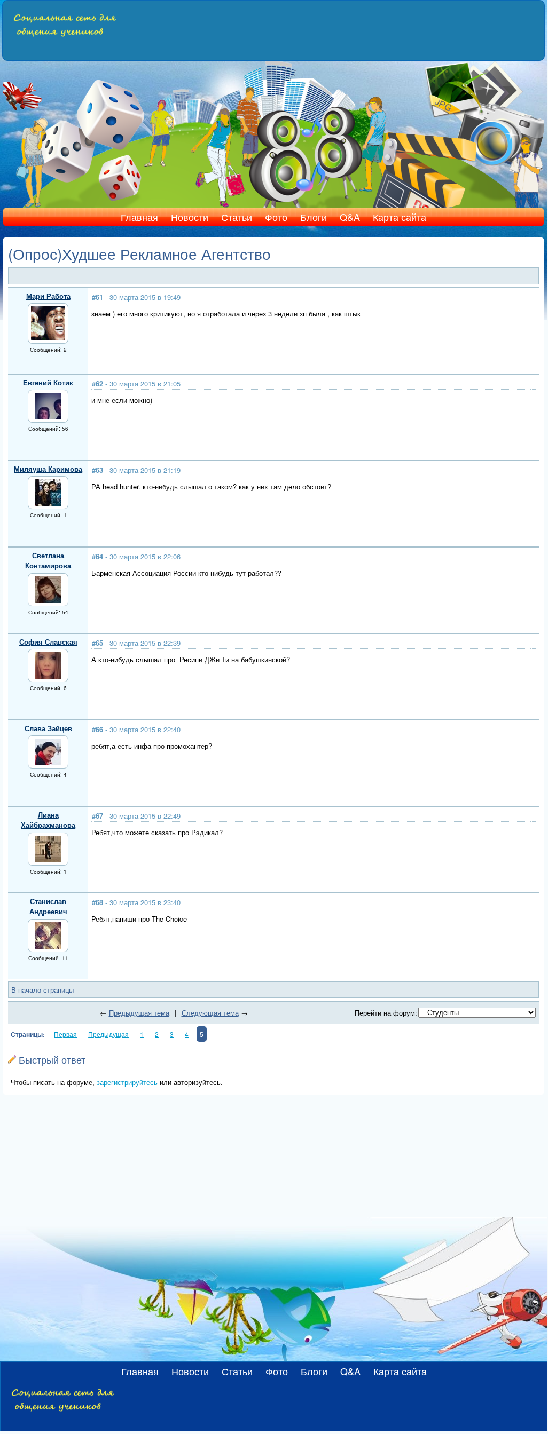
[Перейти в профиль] (48, 337)
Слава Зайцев (48, 728)
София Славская (48, 642)
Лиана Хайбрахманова (48, 820)
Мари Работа (48, 296)
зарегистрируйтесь (127, 1082)
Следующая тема (210, 1013)
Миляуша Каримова (48, 469)
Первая (65, 1034)
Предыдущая (108, 1034)
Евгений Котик (48, 382)
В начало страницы (42, 990)
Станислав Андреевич (48, 906)
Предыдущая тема (139, 1013)
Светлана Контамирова (48, 560)
